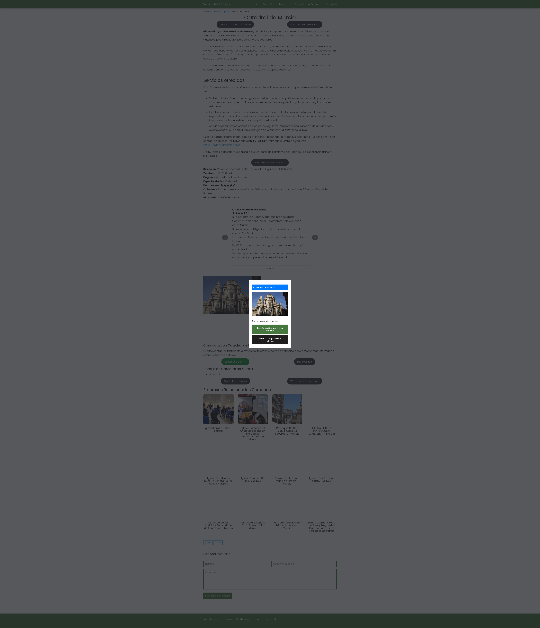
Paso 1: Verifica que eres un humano (270, 329)
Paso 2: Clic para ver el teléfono (270, 339)
